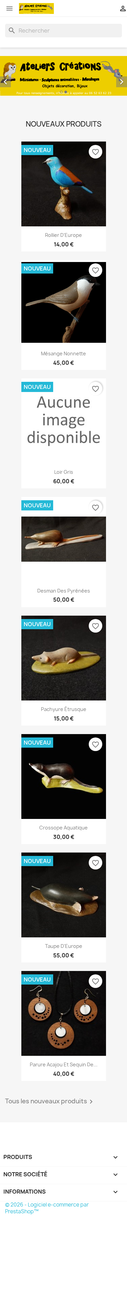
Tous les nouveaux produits (50, 1102)
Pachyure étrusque (63, 709)
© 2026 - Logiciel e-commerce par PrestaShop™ (47, 1208)
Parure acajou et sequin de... (64, 1064)
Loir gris (63, 472)
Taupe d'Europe (63, 946)
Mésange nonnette (63, 353)
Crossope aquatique (63, 827)
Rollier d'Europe (63, 235)
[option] (63, 76)
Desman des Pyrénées (63, 590)
